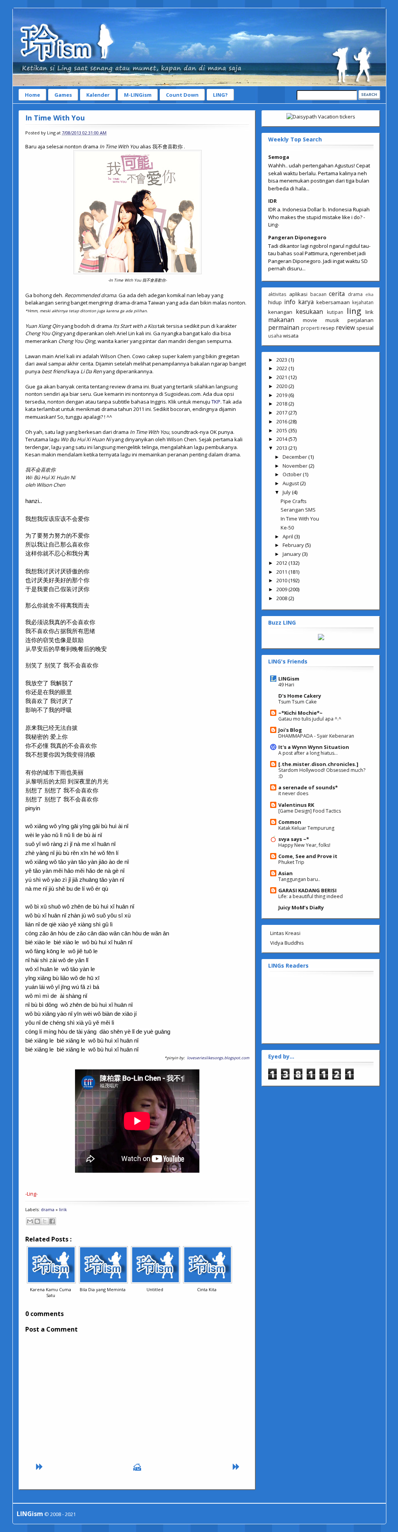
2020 (282, 386)
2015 (282, 430)
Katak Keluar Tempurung (306, 828)
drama (47, 1209)
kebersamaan (333, 302)
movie (310, 320)
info (289, 302)
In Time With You (55, 117)
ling (354, 310)
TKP (215, 401)
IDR (272, 200)
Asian (285, 873)
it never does (293, 793)
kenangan (280, 311)
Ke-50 (287, 527)
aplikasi (298, 294)
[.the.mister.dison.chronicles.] (318, 764)
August (291, 483)
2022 (282, 368)
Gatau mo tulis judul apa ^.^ (309, 719)
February (294, 544)
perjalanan (360, 320)
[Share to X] (45, 1221)
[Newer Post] (39, 1468)
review (345, 327)
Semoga (278, 156)
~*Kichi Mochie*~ (300, 712)
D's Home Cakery (299, 695)
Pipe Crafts (294, 501)
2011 (282, 571)
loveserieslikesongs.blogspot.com (218, 1057)
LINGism (288, 678)
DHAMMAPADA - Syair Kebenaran (316, 736)
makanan (281, 319)
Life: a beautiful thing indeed (310, 896)
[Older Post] (235, 1468)
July (287, 492)
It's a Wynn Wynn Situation (313, 746)
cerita (337, 293)
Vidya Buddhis (287, 942)
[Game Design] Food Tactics (309, 811)
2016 (282, 421)
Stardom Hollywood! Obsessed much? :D (321, 773)
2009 (282, 589)
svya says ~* (293, 839)
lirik (63, 1209)
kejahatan (363, 302)
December (295, 456)
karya (306, 302)
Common (289, 821)
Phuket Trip (291, 862)
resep (328, 327)
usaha (275, 336)
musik (332, 320)
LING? (220, 94)
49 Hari (286, 684)
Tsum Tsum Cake (297, 701)
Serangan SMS (298, 509)
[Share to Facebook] (52, 1221)
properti (310, 328)
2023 (282, 359)
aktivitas (277, 294)
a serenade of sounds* (308, 787)
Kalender (98, 94)
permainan (283, 327)
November (296, 465)
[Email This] (30, 1221)
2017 (282, 412)
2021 (282, 377)
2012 (282, 562)
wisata (290, 335)
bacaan (318, 294)
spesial (365, 327)
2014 (282, 438)
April (288, 536)
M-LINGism (138, 94)
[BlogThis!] (37, 1221)
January (292, 553)
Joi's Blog (290, 729)
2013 (282, 447)
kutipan (335, 312)
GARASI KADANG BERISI (307, 890)
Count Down (182, 94)
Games (63, 94)
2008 (282, 598)
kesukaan (309, 311)
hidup (275, 302)
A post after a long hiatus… (308, 753)
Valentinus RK (296, 804)
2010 (282, 580)
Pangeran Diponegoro (297, 237)
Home (32, 94)
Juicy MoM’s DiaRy (301, 907)
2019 (282, 395)
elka (369, 294)
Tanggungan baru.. (299, 879)
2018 (282, 403)
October (293, 474)
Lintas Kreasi (285, 933)
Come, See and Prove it (307, 856)
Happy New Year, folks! (304, 845)
